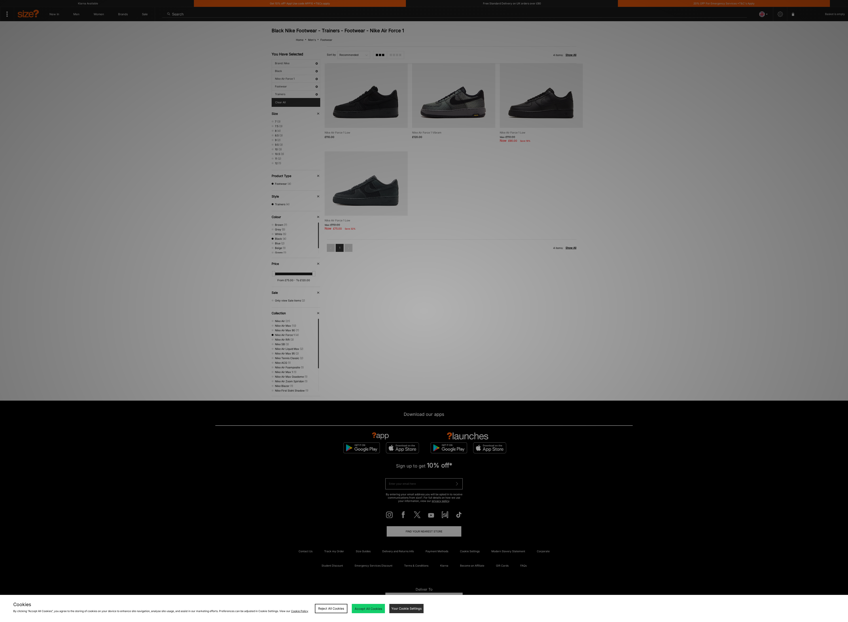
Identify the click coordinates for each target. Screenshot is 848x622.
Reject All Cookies (331, 608)
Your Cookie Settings (406, 608)
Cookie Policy (299, 611)
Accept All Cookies (368, 609)
